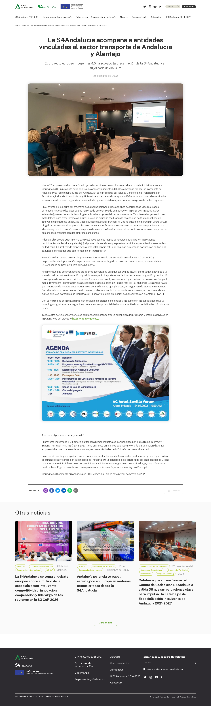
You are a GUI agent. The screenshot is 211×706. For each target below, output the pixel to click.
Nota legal (154, 697)
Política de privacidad (169, 697)
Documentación (139, 17)
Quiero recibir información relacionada (165, 669)
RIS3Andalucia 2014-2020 (178, 17)
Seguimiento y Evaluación (103, 17)
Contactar (189, 6)
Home (17, 25)
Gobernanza (82, 17)
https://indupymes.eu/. (85, 318)
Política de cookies (187, 697)
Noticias (25, 25)
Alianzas (124, 17)
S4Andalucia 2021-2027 (27, 17)
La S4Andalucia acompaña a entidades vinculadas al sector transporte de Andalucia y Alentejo (68, 25)
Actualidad (156, 17)
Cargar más (105, 622)
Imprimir (176, 491)
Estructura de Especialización (57, 17)
